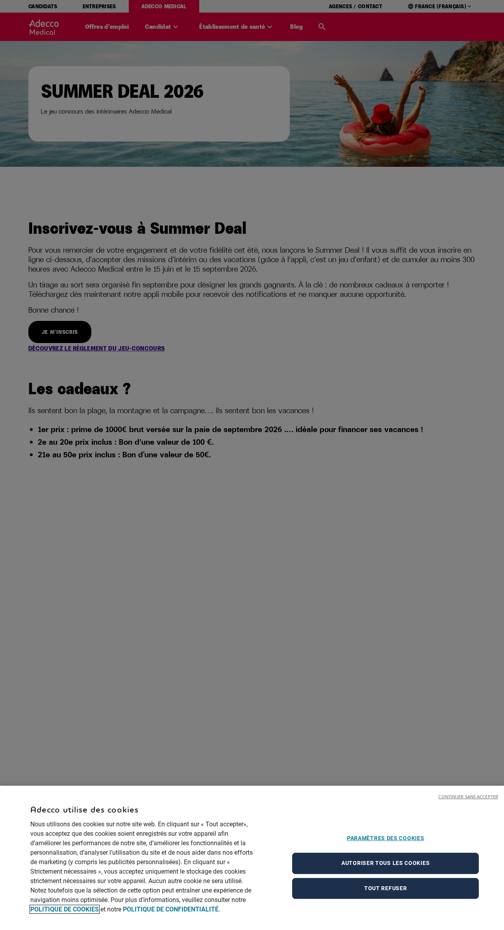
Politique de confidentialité (171, 909)
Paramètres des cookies (385, 838)
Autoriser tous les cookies (385, 863)
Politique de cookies (64, 909)
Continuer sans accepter (468, 797)
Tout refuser (385, 888)
